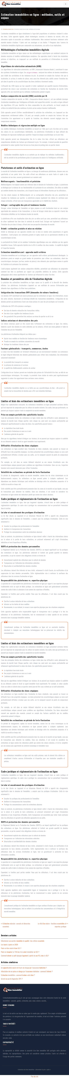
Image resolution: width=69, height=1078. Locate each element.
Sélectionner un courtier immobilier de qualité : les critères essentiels (22, 941)
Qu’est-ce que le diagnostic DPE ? (12, 979)
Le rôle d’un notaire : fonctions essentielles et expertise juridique (52, 925)
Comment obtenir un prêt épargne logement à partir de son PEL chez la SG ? (25, 955)
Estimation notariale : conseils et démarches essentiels (16, 925)
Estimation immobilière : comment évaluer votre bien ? (18, 975)
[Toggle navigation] (66, 4)
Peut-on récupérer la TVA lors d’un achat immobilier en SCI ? (20, 952)
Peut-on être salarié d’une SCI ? (11, 948)
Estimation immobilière (8, 29)
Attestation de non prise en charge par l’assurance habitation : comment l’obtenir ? (27, 971)
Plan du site (34, 1076)
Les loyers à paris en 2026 (9, 944)
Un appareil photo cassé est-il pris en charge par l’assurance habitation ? (24, 968)
